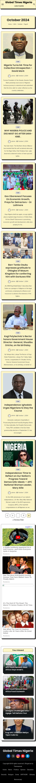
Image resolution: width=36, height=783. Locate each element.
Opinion (22, 770)
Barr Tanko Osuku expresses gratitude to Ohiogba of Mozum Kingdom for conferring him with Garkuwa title (18, 270)
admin (13, 75)
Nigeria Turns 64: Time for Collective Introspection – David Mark (18, 68)
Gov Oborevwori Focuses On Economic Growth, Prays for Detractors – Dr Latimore (18, 201)
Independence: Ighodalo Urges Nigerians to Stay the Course (18, 407)
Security (4, 774)
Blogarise (28, 763)
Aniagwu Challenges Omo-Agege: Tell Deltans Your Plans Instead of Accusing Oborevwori (17, 714)
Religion (11, 774)
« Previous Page (18, 520)
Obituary (32, 774)
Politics (8, 664)
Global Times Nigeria (18, 2)
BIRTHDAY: (24, 774)
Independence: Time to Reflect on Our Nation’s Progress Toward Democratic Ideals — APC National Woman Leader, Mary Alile (18, 480)
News (18, 61)
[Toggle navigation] (2, 4)
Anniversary (18, 779)
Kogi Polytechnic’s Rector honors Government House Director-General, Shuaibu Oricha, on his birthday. (18, 341)
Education (30, 770)
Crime (17, 774)
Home (5, 770)
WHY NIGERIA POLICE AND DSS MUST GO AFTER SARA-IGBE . (18, 133)
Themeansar (18, 766)
